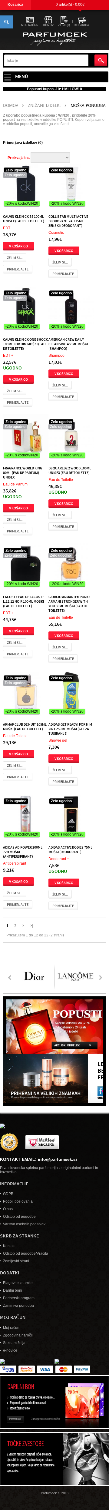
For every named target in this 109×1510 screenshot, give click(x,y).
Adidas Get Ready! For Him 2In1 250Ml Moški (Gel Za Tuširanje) (70, 728)
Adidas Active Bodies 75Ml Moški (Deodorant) (70, 849)
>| (31, 925)
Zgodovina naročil (18, 1335)
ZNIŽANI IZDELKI (44, 105)
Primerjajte (17, 269)
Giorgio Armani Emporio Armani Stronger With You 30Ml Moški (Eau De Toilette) (69, 603)
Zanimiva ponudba (18, 1305)
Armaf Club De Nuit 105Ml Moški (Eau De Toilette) (25, 726)
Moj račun (11, 1328)
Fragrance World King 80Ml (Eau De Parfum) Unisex (22, 472)
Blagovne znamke (18, 1283)
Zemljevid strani (16, 1261)
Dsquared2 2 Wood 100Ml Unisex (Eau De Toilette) (69, 470)
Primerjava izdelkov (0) (23, 143)
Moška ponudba (88, 105)
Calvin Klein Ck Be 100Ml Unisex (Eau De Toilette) (23, 218)
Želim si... (14, 257)
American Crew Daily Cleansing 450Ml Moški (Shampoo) (68, 343)
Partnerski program (19, 1298)
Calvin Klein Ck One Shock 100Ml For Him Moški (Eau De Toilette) (25, 343)
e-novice (10, 1350)
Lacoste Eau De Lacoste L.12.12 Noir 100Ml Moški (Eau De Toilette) (23, 601)
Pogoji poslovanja (18, 1201)
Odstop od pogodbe (19, 1216)
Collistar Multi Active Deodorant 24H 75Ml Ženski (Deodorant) (68, 220)
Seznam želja (14, 1343)
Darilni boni (12, 1290)
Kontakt (9, 1246)
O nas (8, 1209)
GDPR (8, 1194)
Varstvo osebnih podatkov (24, 1224)
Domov (10, 105)
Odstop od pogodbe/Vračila (25, 1253)
